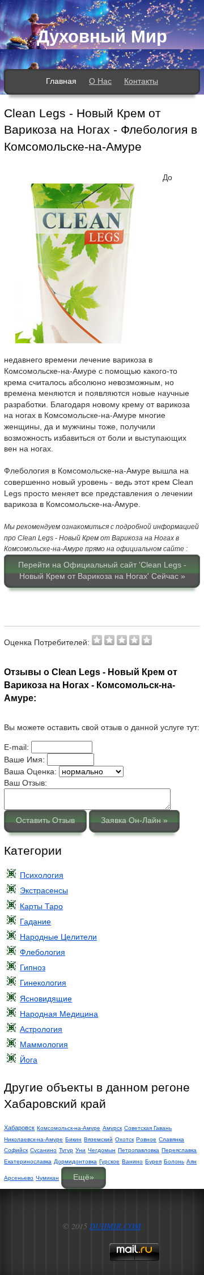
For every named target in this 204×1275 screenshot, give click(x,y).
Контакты (141, 81)
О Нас (100, 81)
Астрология (41, 1029)
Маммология (44, 1044)
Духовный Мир (102, 36)
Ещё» (83, 1177)
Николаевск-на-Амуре (33, 1139)
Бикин (73, 1139)
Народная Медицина (59, 1013)
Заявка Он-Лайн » (134, 820)
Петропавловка (138, 1150)
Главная (61, 81)
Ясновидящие (46, 998)
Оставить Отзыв (45, 820)
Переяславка (179, 1150)
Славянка (171, 1139)
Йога (28, 1059)
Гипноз (32, 967)
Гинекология (43, 982)
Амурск (112, 1128)
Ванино (132, 1161)
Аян (191, 1161)
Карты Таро (41, 906)
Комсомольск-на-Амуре (68, 1128)
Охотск (124, 1139)
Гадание (35, 921)
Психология (41, 875)
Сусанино (43, 1150)
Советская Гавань (148, 1128)
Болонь (174, 1161)
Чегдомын (102, 1150)
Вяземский (98, 1139)
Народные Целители (58, 936)
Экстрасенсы (44, 890)
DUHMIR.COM (115, 1226)
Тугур (66, 1150)
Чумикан (47, 1178)
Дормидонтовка (75, 1161)
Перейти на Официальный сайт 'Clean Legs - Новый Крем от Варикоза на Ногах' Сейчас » (102, 570)
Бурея (153, 1161)
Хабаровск (19, 1127)
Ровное (146, 1139)
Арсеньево (18, 1178)
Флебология (42, 952)
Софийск (16, 1150)
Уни (80, 1150)
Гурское (109, 1161)
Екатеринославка (28, 1161)
